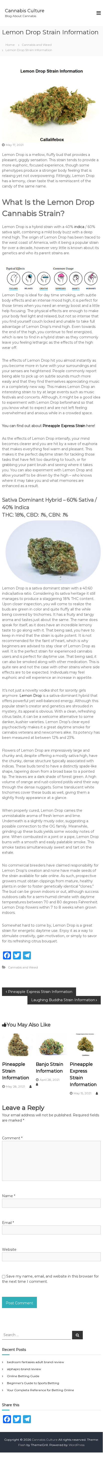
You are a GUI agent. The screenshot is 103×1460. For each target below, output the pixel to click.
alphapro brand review (24, 1369)
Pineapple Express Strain (64, 426)
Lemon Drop (30, 695)
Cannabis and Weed (37, 45)
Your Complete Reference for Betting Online (40, 1390)
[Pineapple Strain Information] (17, 1044)
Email (8, 1222)
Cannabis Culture (24, 11)
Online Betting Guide (23, 1376)
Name (8, 1196)
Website (9, 1249)
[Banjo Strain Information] (51, 1044)
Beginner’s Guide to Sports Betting (33, 1383)
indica (79, 227)
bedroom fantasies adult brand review (35, 1362)
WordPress (77, 1445)
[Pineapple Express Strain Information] (85, 1044)
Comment (12, 1138)
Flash (22, 1445)
